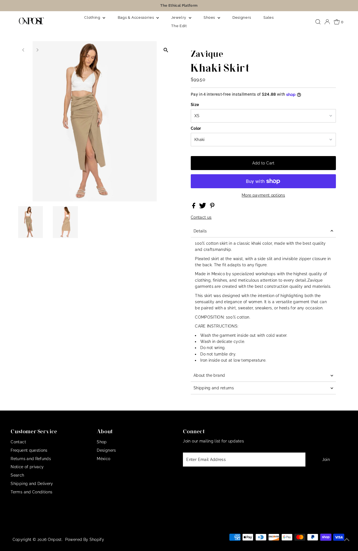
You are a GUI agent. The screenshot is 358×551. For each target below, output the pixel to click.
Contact (18, 442)
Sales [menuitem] (268, 17)
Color (196, 128)
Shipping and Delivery (32, 483)
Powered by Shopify (84, 539)
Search (17, 475)
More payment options (263, 195)
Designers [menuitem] (241, 17)
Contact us (201, 217)
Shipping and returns (214, 388)
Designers (106, 450)
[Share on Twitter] (203, 207)
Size (195, 104)
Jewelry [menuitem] (179, 17)
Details (200, 231)
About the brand (209, 375)
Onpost (55, 539)
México (103, 458)
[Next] (37, 50)
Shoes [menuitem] (210, 17)
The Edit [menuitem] (179, 26)
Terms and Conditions (31, 492)
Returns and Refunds (31, 458)
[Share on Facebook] (194, 207)
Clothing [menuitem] (92, 17)
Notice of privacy (27, 467)
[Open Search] (318, 21)
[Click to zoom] (165, 50)
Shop (102, 442)
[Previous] (23, 50)
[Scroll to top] (346, 539)
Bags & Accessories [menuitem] (136, 17)
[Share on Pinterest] (212, 207)
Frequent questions (29, 450)
